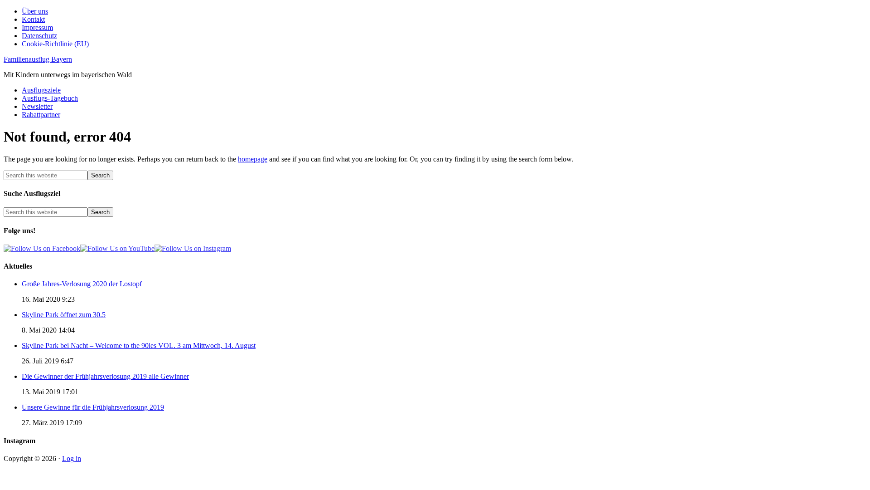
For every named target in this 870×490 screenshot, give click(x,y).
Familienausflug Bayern (38, 59)
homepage (252, 159)
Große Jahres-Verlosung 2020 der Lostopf (82, 284)
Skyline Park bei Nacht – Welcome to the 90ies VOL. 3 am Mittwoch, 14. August (139, 345)
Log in (71, 458)
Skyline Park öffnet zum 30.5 (64, 314)
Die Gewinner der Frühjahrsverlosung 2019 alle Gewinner (105, 376)
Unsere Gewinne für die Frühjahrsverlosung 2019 (93, 407)
